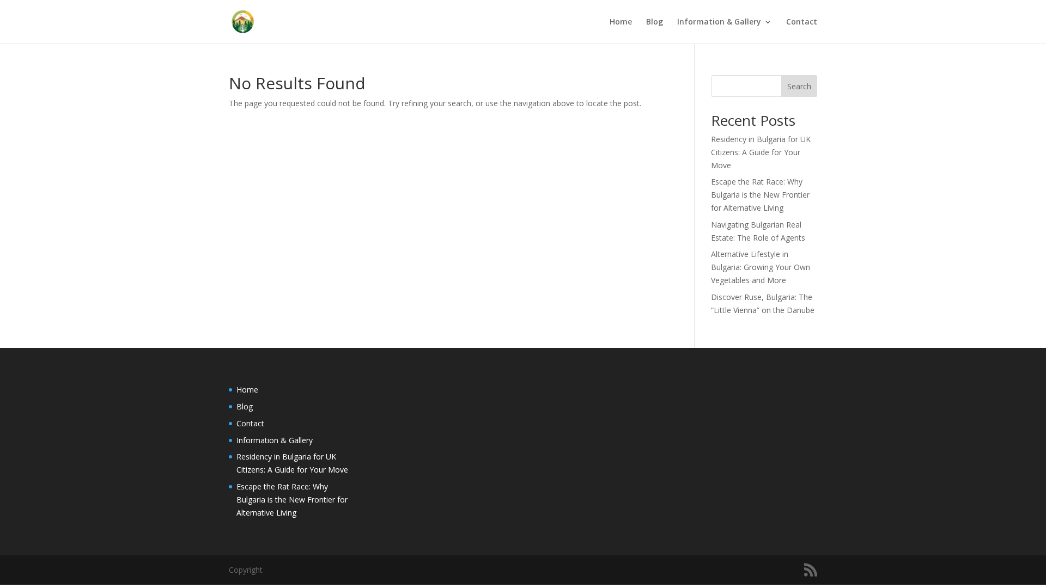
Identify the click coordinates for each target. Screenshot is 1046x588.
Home (621, 22)
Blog (654, 22)
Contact (801, 22)
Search (799, 86)
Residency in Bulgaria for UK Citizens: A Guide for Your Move (761, 152)
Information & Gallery (719, 22)
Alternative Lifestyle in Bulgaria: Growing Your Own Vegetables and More (760, 267)
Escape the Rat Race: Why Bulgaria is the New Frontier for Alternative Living (760, 194)
